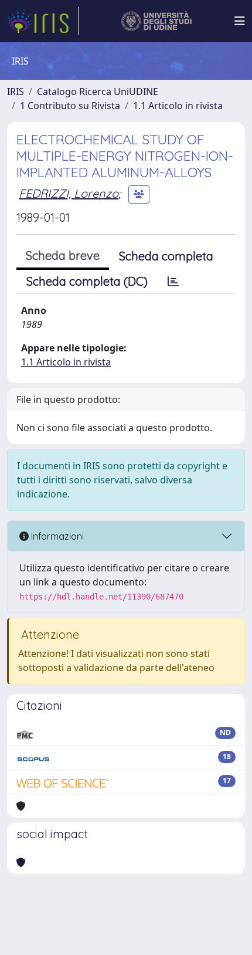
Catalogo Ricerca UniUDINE (97, 91)
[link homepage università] (156, 21)
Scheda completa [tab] (166, 256)
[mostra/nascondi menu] (239, 21)
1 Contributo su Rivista (70, 105)
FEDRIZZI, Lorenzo (68, 193)
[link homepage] (43, 21)
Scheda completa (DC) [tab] (87, 281)
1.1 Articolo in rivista (178, 105)
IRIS (15, 91)
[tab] (173, 281)
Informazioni (56, 536)
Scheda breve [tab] (63, 255)
